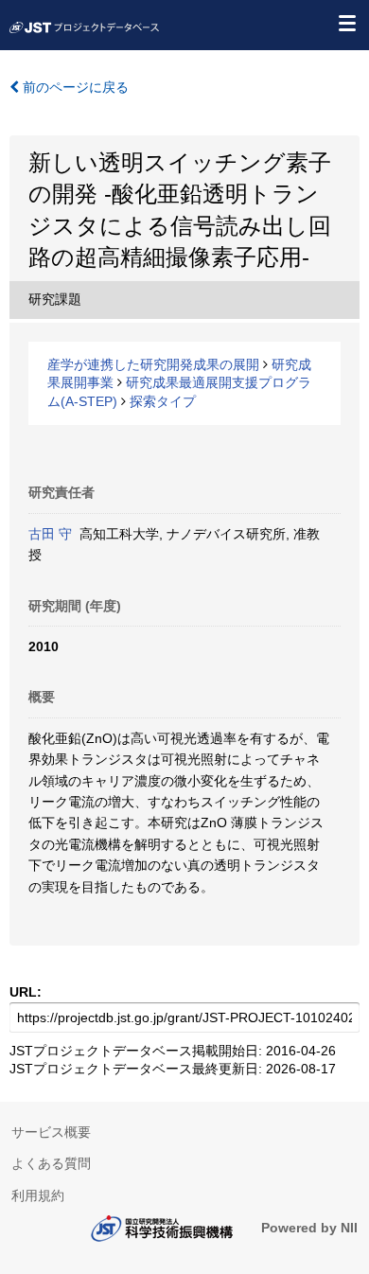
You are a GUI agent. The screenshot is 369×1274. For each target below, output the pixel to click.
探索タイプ (163, 401)
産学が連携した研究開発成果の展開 (153, 364)
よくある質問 (51, 1163)
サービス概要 (51, 1132)
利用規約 (37, 1195)
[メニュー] (346, 22)
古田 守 (50, 533)
